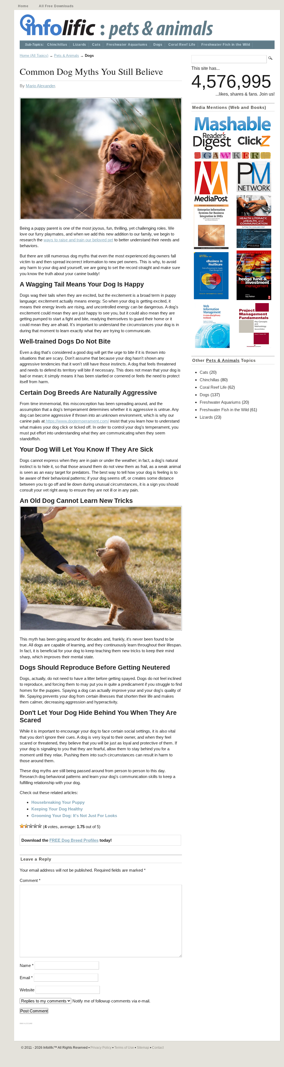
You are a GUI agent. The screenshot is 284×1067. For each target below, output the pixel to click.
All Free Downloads (56, 6)
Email (26, 977)
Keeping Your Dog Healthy (57, 809)
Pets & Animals (66, 55)
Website (27, 989)
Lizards (79, 45)
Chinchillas (57, 45)
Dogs (158, 45)
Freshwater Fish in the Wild (225, 45)
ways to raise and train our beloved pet (78, 239)
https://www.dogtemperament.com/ (77, 421)
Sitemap (143, 1048)
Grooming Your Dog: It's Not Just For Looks (74, 815)
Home (23, 6)
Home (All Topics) (34, 55)
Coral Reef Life (182, 45)
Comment (30, 880)
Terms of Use (124, 1048)
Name (27, 965)
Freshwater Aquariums (127, 45)
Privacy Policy (100, 1048)
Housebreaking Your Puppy (58, 802)
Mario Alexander (40, 85)
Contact (158, 1048)
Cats (96, 45)
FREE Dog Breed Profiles (73, 840)
